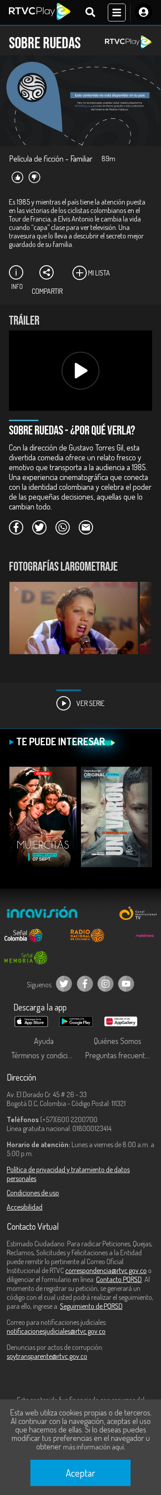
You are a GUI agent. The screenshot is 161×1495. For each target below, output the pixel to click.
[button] (141, 624)
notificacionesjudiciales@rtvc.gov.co (56, 1331)
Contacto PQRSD (119, 1279)
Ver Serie (90, 703)
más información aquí (93, 1446)
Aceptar (80, 1472)
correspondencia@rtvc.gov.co (106, 1270)
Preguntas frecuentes (118, 1055)
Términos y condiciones (45, 1055)
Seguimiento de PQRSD (91, 1306)
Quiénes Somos (117, 1041)
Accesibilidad (24, 1207)
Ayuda (44, 1041)
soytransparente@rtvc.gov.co (47, 1356)
